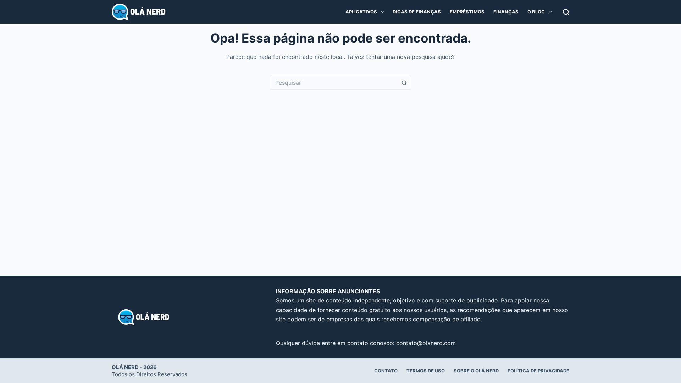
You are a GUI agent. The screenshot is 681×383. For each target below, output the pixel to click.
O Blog (536, 12)
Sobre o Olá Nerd (476, 370)
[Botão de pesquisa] (404, 83)
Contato (386, 370)
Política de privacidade (538, 370)
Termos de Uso (425, 370)
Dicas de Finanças (417, 12)
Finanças (506, 12)
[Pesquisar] (566, 12)
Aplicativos (361, 12)
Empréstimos (467, 12)
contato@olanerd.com (426, 342)
